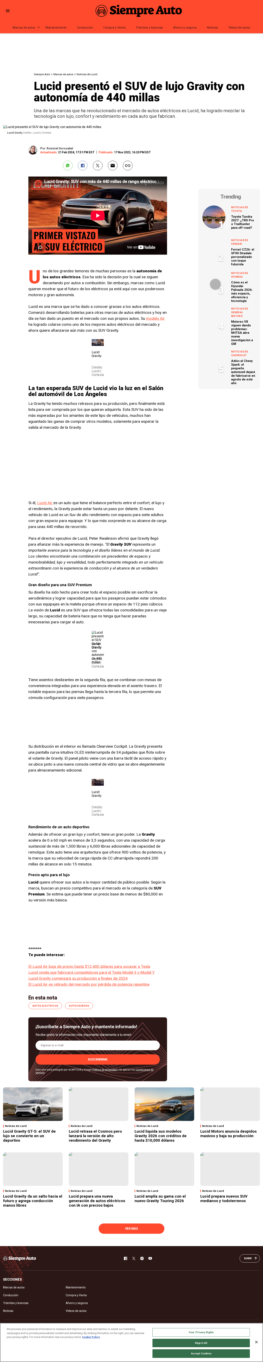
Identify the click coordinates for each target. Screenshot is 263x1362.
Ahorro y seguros (185, 27)
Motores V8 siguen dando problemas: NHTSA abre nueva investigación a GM (242, 333)
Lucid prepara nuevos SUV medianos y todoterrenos (223, 1198)
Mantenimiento (56, 27)
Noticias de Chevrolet (239, 353)
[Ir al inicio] (19, 1258)
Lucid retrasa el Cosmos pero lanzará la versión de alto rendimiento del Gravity (95, 1136)
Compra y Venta (114, 27)
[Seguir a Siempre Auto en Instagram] (142, 1258)
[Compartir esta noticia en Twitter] (98, 165)
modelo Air (155, 318)
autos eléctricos (45, 1005)
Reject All (201, 1343)
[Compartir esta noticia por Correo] (113, 165)
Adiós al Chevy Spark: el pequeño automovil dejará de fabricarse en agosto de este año (243, 372)
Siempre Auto (42, 74)
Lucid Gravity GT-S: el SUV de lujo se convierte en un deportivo (29, 1136)
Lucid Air (45, 502)
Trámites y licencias (149, 27)
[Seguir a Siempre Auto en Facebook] (125, 1258)
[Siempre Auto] (139, 11)
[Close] (256, 1342)
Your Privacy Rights (201, 1332)
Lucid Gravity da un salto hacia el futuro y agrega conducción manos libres (32, 1201)
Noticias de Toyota (239, 209)
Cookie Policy (91, 1337)
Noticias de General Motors (239, 312)
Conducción (85, 27)
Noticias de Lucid (87, 74)
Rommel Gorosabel (60, 148)
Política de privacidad (104, 1069)
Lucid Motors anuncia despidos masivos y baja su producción (228, 1133)
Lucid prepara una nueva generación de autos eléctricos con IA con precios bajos (97, 1201)
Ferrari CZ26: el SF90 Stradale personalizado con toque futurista (242, 257)
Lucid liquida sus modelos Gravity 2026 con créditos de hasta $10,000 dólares (161, 1136)
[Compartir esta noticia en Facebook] (83, 165)
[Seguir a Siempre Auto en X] (134, 1258)
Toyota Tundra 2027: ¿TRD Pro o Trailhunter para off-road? (242, 222)
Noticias (212, 27)
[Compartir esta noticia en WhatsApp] (68, 165)
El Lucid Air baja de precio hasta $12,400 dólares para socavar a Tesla (89, 966)
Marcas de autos (24, 27)
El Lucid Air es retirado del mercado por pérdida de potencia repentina (88, 984)
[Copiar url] (128, 165)
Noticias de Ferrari (239, 242)
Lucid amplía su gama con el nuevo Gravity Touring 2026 (160, 1198)
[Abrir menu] (7, 10)
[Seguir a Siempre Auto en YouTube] (150, 1258)
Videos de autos (239, 27)
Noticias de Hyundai (239, 275)
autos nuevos (79, 1005)
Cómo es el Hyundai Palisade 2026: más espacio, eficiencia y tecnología (242, 292)
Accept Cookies (201, 1353)
